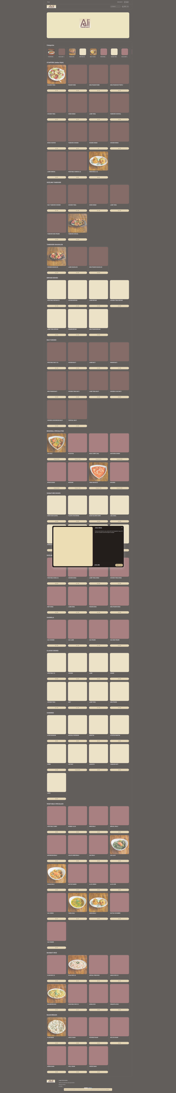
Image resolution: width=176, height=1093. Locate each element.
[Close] (122, 528)
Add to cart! (119, 565)
